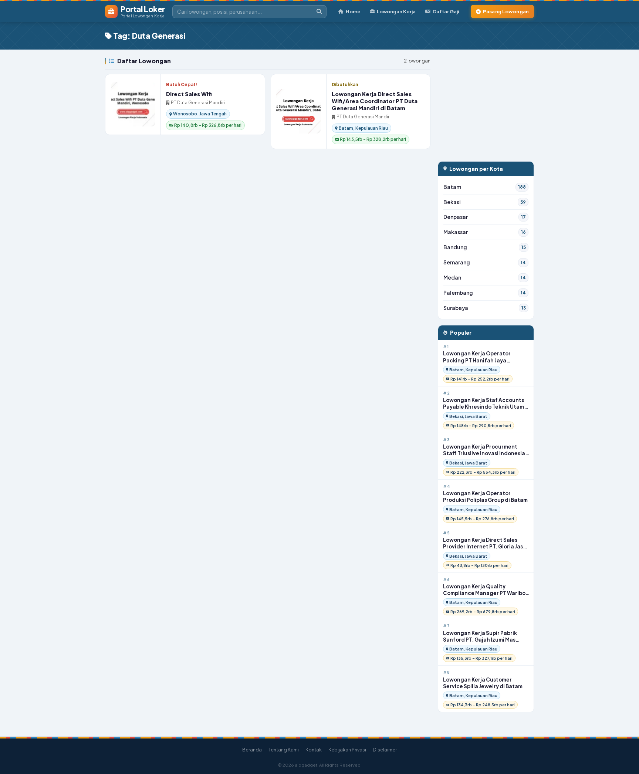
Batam (484, 187)
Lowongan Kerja (396, 11)
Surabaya (484, 308)
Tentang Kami (283, 750)
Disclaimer (385, 750)
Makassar (484, 232)
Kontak (313, 750)
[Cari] (319, 12)
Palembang (484, 293)
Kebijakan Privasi (347, 750)
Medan (484, 277)
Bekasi (484, 202)
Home (353, 11)
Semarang (484, 262)
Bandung (484, 247)
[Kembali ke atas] (623, 758)
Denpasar (484, 217)
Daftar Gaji (446, 11)
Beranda (252, 750)
